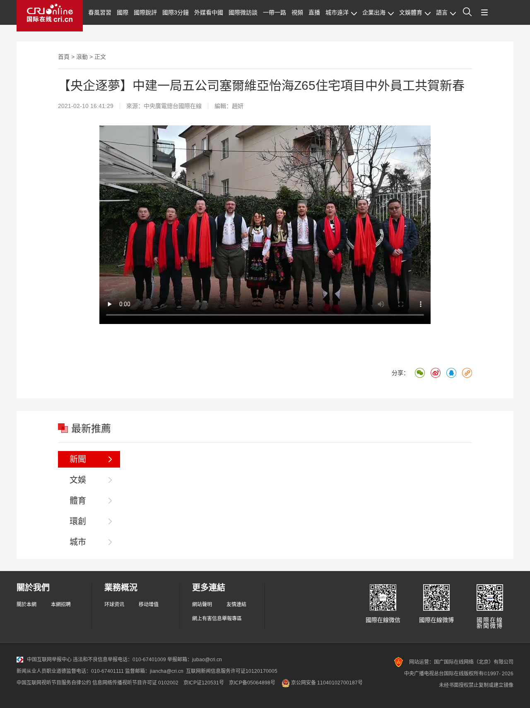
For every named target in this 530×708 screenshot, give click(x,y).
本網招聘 (61, 604)
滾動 (82, 56)
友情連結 (236, 604)
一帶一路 (274, 12)
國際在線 (50, 15)
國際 (122, 12)
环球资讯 (114, 604)
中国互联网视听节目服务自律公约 (54, 683)
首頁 (64, 56)
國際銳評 (145, 12)
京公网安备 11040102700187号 (326, 683)
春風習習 (99, 12)
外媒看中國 (208, 12)
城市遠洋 (337, 12)
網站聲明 (202, 604)
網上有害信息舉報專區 (217, 619)
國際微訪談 (243, 12)
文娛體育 (410, 12)
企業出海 (373, 12)
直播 (314, 12)
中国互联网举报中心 (49, 659)
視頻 (297, 12)
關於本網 (26, 604)
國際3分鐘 (175, 12)
